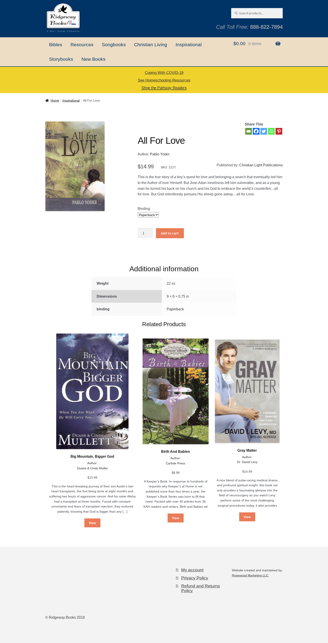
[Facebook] (256, 131)
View (92, 523)
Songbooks (114, 44)
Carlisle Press (175, 463)
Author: (92, 463)
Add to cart (170, 233)
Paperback (175, 309)
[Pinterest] (279, 131)
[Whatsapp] (271, 131)
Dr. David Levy (247, 462)
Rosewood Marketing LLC (250, 575)
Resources (82, 44)
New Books (93, 59)
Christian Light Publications (261, 165)
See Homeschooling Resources (164, 80)
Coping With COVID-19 (164, 73)
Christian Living (150, 44)
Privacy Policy (194, 578)
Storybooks (61, 59)
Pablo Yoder (160, 154)
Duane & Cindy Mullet (92, 468)
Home (55, 100)
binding (144, 209)
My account (192, 570)
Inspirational (189, 44)
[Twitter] (263, 131)
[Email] (248, 131)
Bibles (55, 44)
